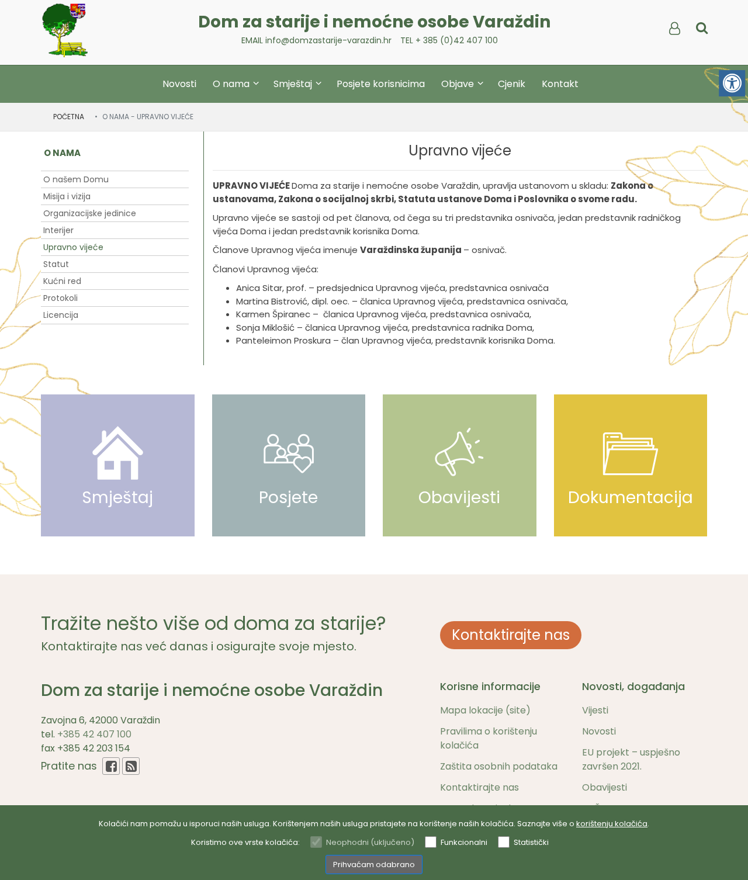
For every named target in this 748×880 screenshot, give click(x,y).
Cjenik (511, 84)
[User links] (674, 29)
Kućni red (62, 281)
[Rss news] (131, 766)
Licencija (60, 315)
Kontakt (560, 84)
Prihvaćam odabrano (374, 864)
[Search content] (702, 29)
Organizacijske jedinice (89, 213)
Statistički (531, 842)
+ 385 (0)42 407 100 (456, 40)
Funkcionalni (464, 842)
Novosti (179, 84)
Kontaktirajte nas (511, 635)
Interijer (58, 230)
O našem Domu (76, 179)
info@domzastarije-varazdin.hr (328, 40)
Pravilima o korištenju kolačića (488, 738)
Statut (56, 264)
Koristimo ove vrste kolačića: (245, 842)
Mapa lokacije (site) (485, 710)
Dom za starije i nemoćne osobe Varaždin (374, 22)
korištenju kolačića (611, 823)
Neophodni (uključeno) (370, 842)
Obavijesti (604, 787)
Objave (458, 84)
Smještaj (293, 84)
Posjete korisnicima (381, 84)
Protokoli (60, 298)
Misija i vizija (67, 196)
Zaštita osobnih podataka (498, 766)
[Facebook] (111, 766)
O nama (232, 84)
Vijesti (595, 710)
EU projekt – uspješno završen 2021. (631, 759)
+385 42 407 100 (94, 734)
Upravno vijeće (73, 247)
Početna (68, 117)
